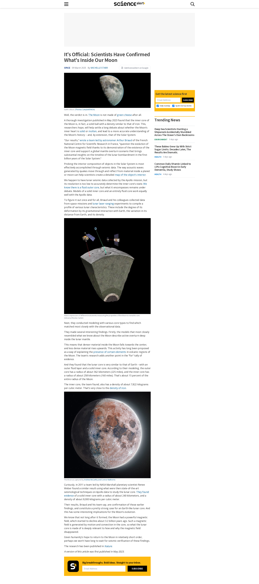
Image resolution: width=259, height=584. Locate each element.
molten (92, 131)
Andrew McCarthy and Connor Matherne (99, 479)
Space (67, 67)
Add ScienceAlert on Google (136, 67)
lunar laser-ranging (103, 203)
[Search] (192, 4)
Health (157, 156)
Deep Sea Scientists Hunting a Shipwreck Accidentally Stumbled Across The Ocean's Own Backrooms (174, 132)
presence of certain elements (109, 351)
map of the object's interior (130, 174)
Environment (160, 139)
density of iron (118, 388)
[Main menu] (66, 4)
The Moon (94, 114)
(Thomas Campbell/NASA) (85, 109)
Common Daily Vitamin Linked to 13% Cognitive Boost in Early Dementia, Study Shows (172, 166)
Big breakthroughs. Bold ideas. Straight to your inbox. (111, 562)
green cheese (124, 114)
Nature (108, 546)
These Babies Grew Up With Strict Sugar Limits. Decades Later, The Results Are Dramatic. (172, 149)
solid (82, 131)
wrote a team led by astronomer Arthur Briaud (106, 140)
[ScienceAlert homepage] (129, 4)
